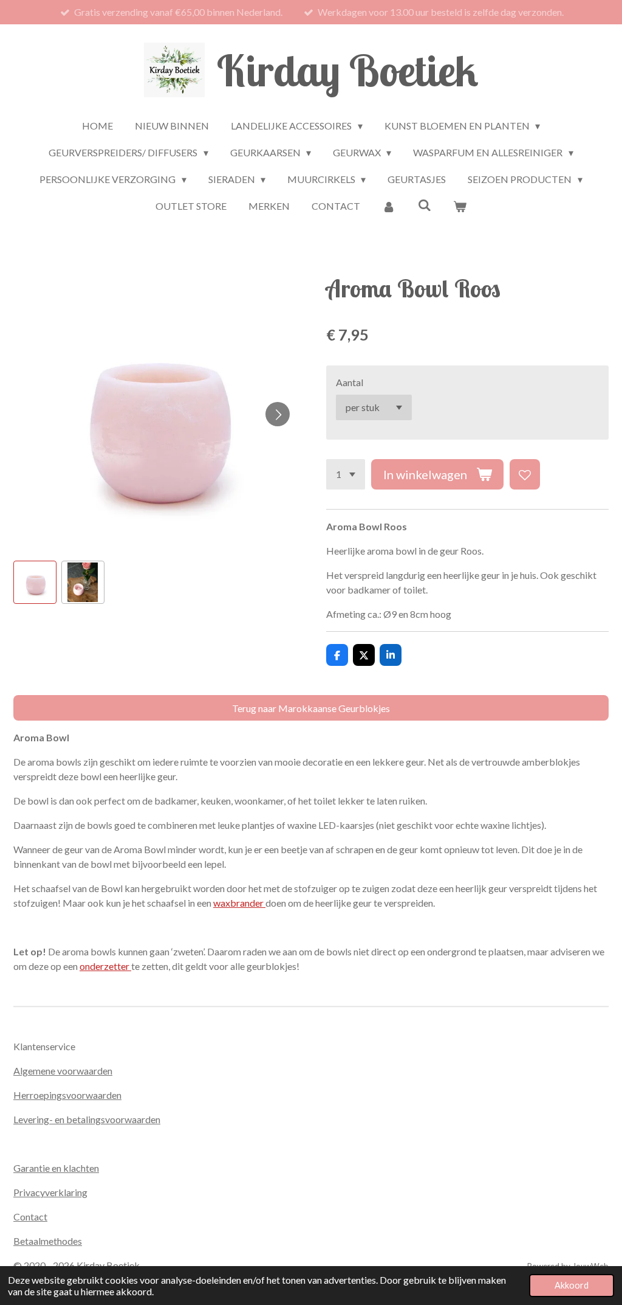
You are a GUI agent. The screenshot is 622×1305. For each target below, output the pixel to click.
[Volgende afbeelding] (277, 414)
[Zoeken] (424, 204)
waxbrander (239, 903)
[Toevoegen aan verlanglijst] (525, 474)
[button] (34, 582)
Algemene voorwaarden (62, 1070)
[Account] (388, 206)
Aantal (349, 382)
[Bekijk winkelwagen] (459, 206)
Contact (30, 1216)
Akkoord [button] (572, 1285)
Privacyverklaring (50, 1192)
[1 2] (345, 474)
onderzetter (105, 966)
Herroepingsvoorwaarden (67, 1095)
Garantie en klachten (56, 1168)
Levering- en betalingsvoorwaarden (86, 1119)
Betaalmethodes (47, 1241)
